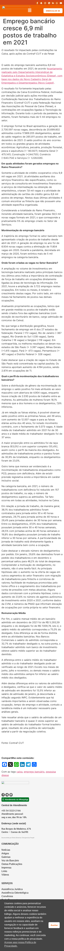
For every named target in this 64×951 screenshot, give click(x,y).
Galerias (5, 857)
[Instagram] (45, 3)
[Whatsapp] (56, 3)
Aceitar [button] (54, 925)
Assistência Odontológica (14, 892)
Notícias (5, 850)
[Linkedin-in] (53, 3)
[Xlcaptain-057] (41, 3)
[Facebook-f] (37, 3)
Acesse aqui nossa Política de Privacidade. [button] (20, 944)
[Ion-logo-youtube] (61, 3)
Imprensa (6, 867)
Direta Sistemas (17, 837)
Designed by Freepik (28, 837)
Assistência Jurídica (12, 889)
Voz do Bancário (10, 860)
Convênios (7, 896)
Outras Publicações (11, 864)
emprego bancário (34, 771)
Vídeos (5, 874)
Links (4, 871)
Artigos (5, 853)
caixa (19, 771)
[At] (49, 3)
